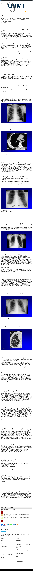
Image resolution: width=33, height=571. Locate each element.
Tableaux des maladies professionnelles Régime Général (23, 545)
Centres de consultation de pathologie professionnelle (10, 15)
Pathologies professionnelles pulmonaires (10, 509)
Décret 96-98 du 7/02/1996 (5, 460)
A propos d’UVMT (18, 546)
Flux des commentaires (20, 561)
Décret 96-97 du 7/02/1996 (5, 458)
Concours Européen (7, 525)
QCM (2, 549)
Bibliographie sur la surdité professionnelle (22, 550)
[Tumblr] (15, 524)
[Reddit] (6, 524)
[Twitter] (14, 524)
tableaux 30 (4, 483)
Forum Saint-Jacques (4, 546)
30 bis (7, 483)
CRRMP (10, 490)
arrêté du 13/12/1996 (4, 463)
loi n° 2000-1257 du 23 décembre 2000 (7, 500)
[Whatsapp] (11, 524)
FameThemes (30, 569)
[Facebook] (1, 524)
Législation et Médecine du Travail (6, 552)
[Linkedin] (3, 524)
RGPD (17, 547)
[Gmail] (12, 524)
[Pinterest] (4, 524)
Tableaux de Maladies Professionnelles (7, 554)
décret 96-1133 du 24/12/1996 (11, 68)
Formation (2, 540)
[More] (17, 524)
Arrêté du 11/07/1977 (4, 456)
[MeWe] (8, 524)
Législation (2, 551)
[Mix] (9, 524)
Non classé (2, 557)
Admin (1, 22)
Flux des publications (19, 559)
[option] (17, 15)
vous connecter (6, 532)
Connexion (1, 0)
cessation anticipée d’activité (22, 492)
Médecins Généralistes (5, 548)
